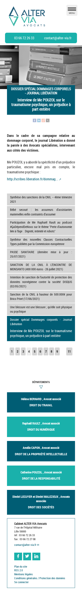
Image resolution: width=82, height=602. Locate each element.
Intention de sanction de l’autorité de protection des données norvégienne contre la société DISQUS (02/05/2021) (41, 281)
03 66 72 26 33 (24, 38)
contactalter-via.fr (58, 38)
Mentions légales (23, 574)
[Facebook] (34, 120)
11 (69, 351)
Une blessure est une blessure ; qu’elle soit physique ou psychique (41, 309)
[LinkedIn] (39, 120)
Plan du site (20, 566)
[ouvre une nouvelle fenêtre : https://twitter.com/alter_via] (27, 557)
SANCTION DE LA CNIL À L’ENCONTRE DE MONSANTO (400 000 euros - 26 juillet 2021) (41, 267)
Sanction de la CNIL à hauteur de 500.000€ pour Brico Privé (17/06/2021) (41, 296)
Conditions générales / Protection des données (39, 578)
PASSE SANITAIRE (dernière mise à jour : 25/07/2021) (41, 254)
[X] (47, 120)
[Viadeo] (43, 120)
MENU (72, 12)
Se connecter (21, 582)
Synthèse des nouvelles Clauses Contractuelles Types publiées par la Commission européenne (41, 241)
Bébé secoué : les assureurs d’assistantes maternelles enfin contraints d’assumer (41, 212)
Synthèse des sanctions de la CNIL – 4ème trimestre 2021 (41, 199)
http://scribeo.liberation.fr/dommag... (32, 179)
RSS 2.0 (18, 570)
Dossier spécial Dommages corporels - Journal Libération (41, 327)
